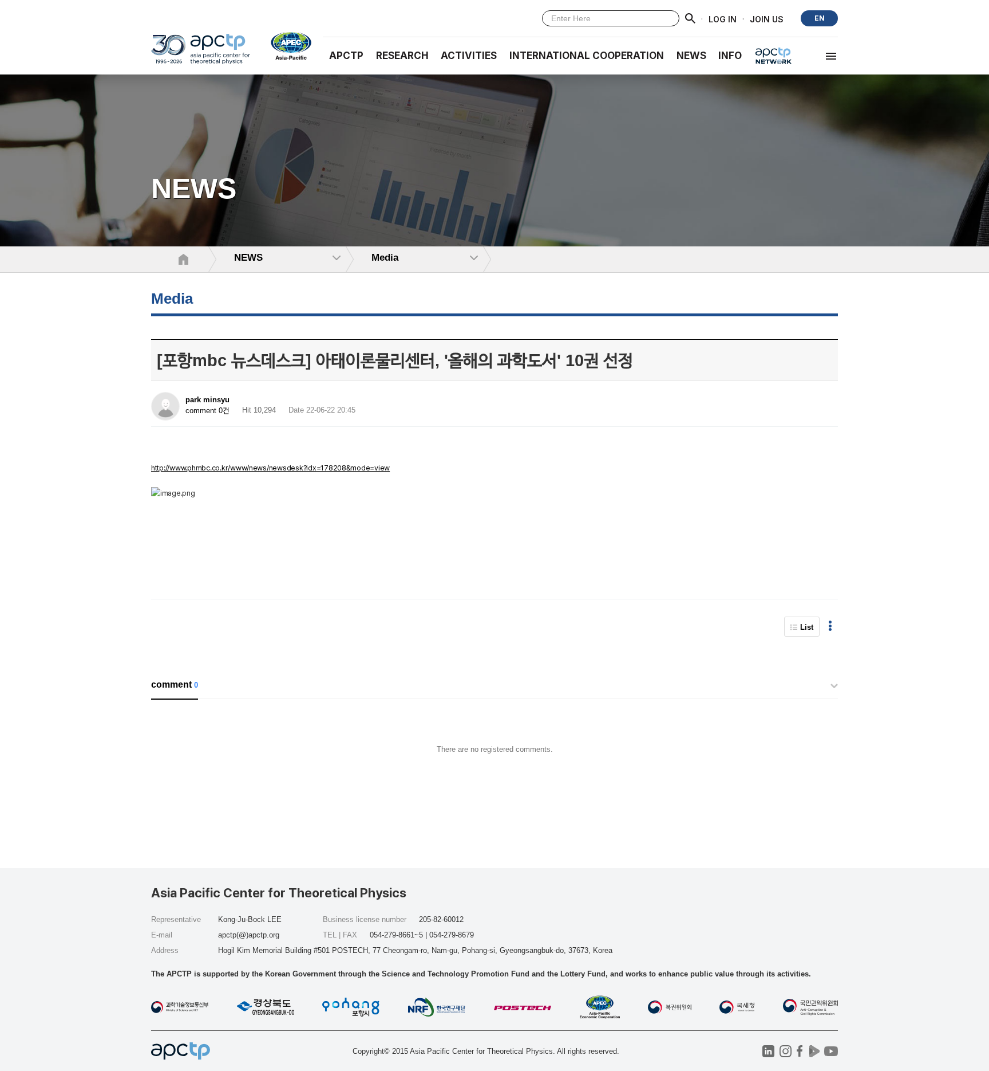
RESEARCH (402, 55)
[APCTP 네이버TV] (814, 1051)
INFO (730, 55)
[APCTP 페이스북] (800, 1051)
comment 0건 (207, 410)
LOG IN (723, 18)
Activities (469, 55)
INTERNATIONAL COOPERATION (586, 55)
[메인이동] (200, 54)
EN (819, 18)
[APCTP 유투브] (831, 1051)
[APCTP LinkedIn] (768, 1051)
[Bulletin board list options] (830, 627)
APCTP (346, 55)
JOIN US (767, 18)
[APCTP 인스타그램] (785, 1051)
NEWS (691, 55)
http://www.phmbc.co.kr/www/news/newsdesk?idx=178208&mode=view (270, 468)
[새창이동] (286, 46)
